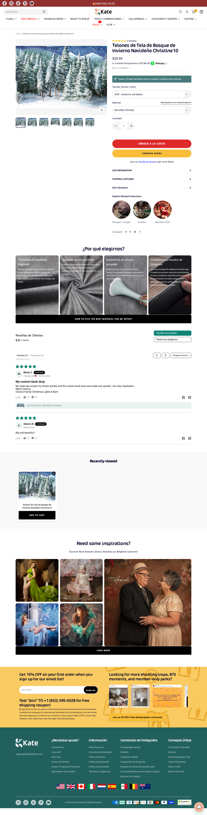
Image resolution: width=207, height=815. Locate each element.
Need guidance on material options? (176, 102)
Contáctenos (57, 747)
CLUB (109, 24)
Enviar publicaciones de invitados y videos (140, 771)
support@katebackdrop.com (29, 754)
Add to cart (37, 515)
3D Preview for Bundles (179, 747)
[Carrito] (193, 11)
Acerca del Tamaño (60, 762)
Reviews (172, 752)
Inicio (18, 34)
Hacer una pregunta (166, 339)
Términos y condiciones (100, 771)
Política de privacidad (99, 766)
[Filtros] (165, 355)
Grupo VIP (56, 752)
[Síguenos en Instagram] (11, 3)
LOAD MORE (103, 650)
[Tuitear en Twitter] (135, 232)
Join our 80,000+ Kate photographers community (137, 717)
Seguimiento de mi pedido (63, 771)
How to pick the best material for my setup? (103, 319)
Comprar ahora (152, 153)
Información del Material (100, 752)
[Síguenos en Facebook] (4, 3)
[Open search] (157, 355)
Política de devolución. (99, 762)
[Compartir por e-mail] (140, 232)
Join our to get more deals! (152, 161)
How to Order (174, 766)
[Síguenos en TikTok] (18, 3)
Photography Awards (130, 747)
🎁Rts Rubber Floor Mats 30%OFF (104, 3)
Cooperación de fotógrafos (133, 762)
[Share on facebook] (183, 398)
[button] (119, 41)
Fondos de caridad (129, 757)
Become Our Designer (130, 776)
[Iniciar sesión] (187, 11)
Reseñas (124, 752)
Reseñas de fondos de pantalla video (137, 766)
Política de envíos (97, 757)
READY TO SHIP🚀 (80, 19)
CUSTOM (189, 19)
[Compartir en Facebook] (126, 232)
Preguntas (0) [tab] (36, 355)
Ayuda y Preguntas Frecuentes (65, 766)
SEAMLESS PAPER (53, 19)
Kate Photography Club (179, 757)
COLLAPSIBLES (136, 19)
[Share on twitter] (189, 398)
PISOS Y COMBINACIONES (107, 19)
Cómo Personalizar (177, 762)
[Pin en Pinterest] (130, 232)
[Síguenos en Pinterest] (25, 3)
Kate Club (55, 757)
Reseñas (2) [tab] (22, 355)
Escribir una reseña (166, 333)
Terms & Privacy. (68, 719)
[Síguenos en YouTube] (32, 3)
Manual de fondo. (176, 771)
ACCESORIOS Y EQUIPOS (164, 19)
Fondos (10, 19)
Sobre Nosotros (96, 747)
